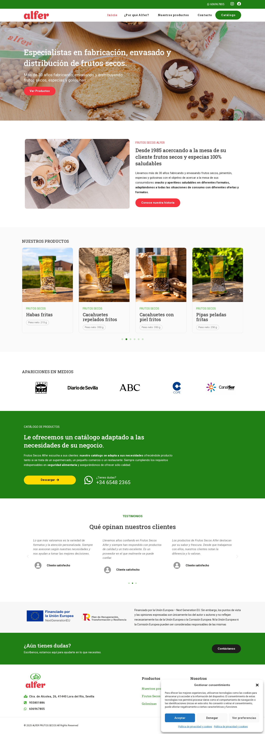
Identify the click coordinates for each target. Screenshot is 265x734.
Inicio (112, 15)
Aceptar (179, 718)
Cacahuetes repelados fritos (100, 317)
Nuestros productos (173, 15)
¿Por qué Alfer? (136, 15)
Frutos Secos (36, 308)
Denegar (212, 718)
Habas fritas (39, 314)
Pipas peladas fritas (211, 317)
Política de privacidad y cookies (195, 726)
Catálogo (228, 15)
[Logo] (44, 15)
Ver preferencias (244, 718)
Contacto (205, 15)
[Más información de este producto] (47, 274)
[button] (257, 685)
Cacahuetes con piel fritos (156, 317)
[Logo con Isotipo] (65, 681)
